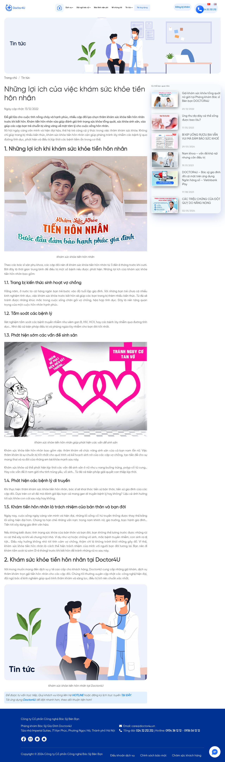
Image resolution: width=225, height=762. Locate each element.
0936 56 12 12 (192, 730)
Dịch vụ (69, 8)
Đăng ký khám (182, 7)
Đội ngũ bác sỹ (83, 8)
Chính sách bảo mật (153, 755)
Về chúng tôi (117, 8)
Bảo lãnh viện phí (101, 8)
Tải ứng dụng (142, 8)
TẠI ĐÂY (126, 695)
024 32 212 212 (144, 730)
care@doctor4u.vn (143, 726)
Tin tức (128, 8)
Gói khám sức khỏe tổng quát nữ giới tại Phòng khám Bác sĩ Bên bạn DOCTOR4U (201, 97)
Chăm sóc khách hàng (186, 755)
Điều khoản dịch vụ (122, 755)
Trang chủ (10, 77)
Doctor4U (29, 699)
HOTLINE (77, 695)
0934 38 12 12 (173, 730)
